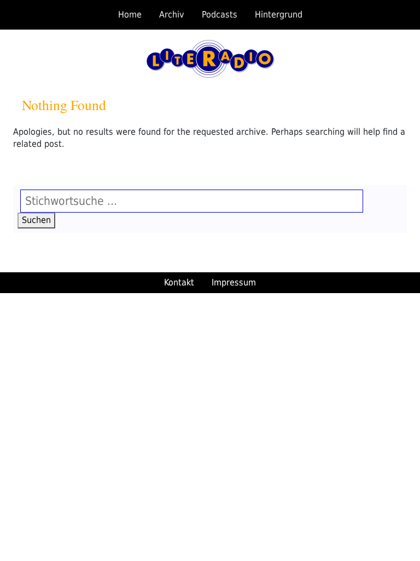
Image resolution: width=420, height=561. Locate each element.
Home (130, 14)
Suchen (38, 219)
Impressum (234, 282)
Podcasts (219, 14)
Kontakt (179, 282)
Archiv (171, 14)
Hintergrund (278, 14)
